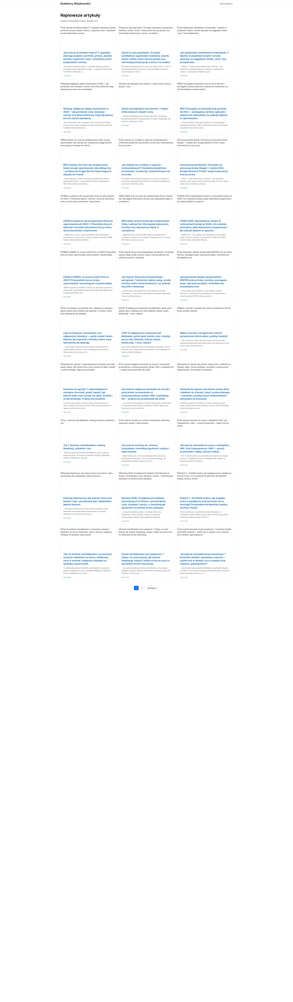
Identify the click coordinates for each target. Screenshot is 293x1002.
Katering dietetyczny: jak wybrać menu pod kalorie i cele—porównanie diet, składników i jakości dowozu (87, 501)
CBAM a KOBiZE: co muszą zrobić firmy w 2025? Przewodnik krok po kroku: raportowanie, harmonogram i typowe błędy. (88, 280)
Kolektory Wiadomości (75, 3)
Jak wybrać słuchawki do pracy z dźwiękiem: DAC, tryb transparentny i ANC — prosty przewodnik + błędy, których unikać (205, 448)
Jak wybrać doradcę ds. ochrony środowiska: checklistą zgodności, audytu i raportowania (145, 448)
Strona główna (226, 4)
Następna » (152, 588)
